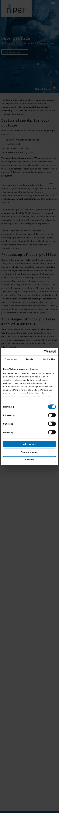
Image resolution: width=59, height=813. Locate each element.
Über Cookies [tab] (48, 359)
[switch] (52, 415)
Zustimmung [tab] (11, 359)
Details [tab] (29, 359)
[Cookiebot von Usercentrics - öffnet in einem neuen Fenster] (44, 351)
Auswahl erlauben (29, 452)
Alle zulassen (29, 444)
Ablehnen (29, 459)
